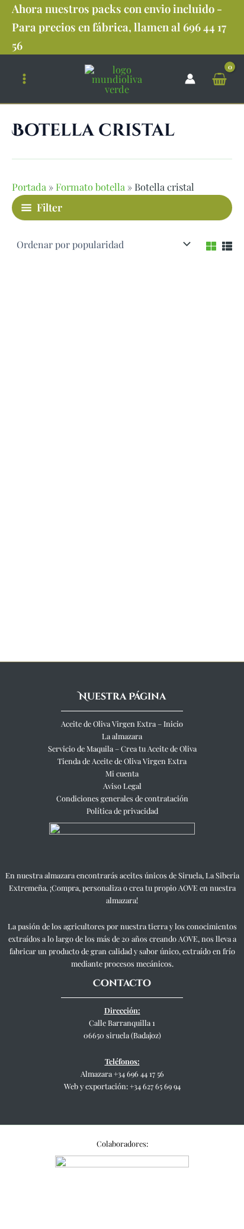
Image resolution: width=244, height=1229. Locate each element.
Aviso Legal (122, 786)
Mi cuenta (122, 773)
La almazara (122, 736)
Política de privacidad (122, 811)
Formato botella (90, 186)
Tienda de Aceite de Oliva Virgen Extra (122, 761)
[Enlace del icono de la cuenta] (190, 78)
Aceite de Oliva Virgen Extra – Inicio (122, 723)
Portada (29, 186)
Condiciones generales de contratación (122, 798)
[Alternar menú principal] (24, 79)
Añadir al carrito (56, 611)
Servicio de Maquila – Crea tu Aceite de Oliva (122, 748)
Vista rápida (64, 485)
